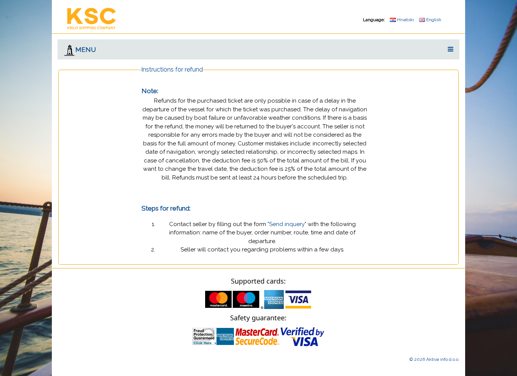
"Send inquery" (287, 224)
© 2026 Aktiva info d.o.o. (434, 359)
